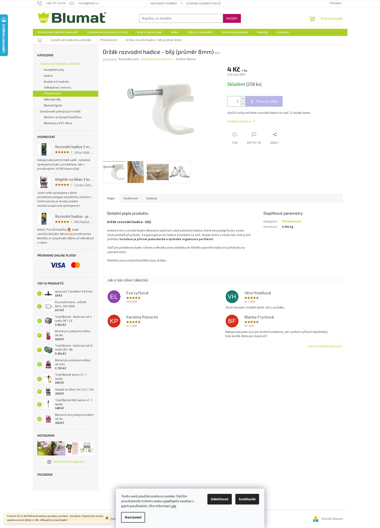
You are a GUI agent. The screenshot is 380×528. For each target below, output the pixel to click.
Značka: (186, 59)
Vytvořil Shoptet (332, 519)
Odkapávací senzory (57, 87)
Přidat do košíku (267, 101)
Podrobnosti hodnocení (156, 59)
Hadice (48, 76)
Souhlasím (247, 499)
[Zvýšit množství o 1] (243, 98)
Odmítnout (219, 499)
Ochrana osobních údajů (203, 4)
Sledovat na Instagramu (69, 461)
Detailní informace (239, 121)
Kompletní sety (54, 70)
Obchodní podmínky (163, 4)
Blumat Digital (53, 105)
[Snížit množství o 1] (243, 103)
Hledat (231, 18)
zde (173, 506)
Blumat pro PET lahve (58, 123)
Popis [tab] (111, 198)
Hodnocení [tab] (131, 198)
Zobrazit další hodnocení (324, 346)
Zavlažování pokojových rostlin (60, 111)
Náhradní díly (52, 99)
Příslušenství (52, 93)
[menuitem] (57, 32)
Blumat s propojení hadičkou (62, 117)
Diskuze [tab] (152, 198)
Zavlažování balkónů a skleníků (59, 64)
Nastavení (133, 517)
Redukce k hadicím (56, 82)
